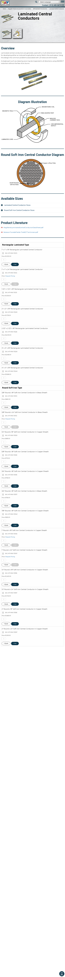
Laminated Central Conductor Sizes (17, 205)
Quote (6, 264)
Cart (15, 264)
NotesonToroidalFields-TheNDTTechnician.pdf (21, 232)
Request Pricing (10, 276)
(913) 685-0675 (55, 5)
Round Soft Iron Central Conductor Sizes (19, 210)
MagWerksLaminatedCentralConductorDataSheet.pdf (23, 227)
